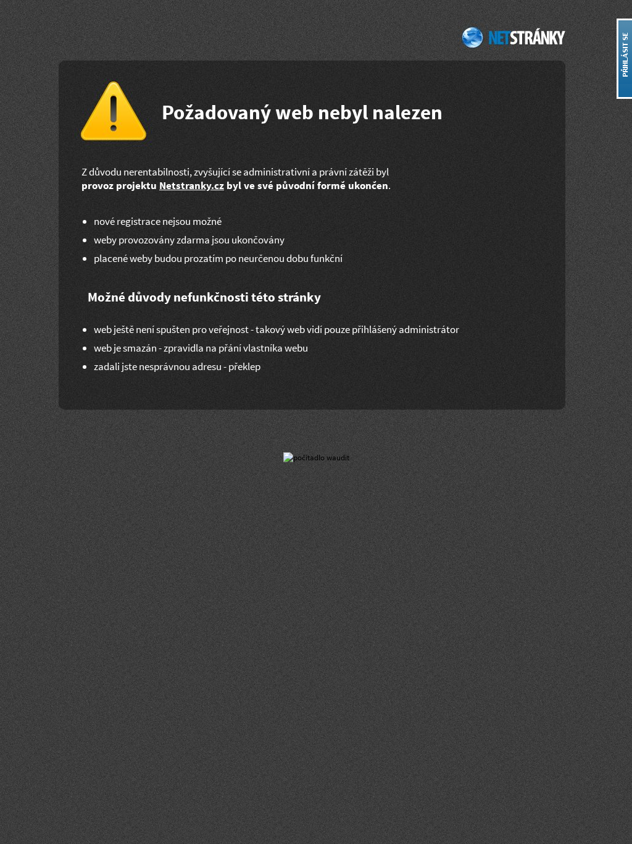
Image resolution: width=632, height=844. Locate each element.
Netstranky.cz (191, 185)
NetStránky (512, 37)
